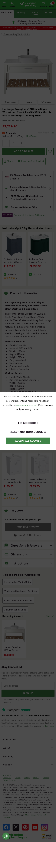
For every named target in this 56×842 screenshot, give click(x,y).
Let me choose (28, 423)
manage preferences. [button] (27, 405)
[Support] (6, 836)
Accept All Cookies (28, 440)
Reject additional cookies (28, 432)
